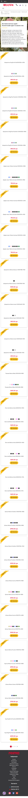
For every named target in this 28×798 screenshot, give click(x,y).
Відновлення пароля (14, 765)
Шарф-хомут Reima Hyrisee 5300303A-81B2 (14, 180)
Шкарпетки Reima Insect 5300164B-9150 (14, 318)
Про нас (14, 766)
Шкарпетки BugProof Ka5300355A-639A (14, 76)
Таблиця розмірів (14, 772)
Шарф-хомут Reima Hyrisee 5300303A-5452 (14, 249)
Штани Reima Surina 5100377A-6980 (14, 629)
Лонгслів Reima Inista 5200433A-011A (14, 490)
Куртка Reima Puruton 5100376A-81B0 (14, 663)
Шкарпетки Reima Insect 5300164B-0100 (14, 352)
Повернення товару (14, 774)
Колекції (6, 12)
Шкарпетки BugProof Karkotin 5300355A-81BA (14, 145)
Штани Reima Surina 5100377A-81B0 (14, 594)
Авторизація (14, 760)
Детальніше (14, 82)
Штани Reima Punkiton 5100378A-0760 (14, 560)
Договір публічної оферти (14, 780)
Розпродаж (14, 768)
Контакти (14, 778)
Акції (14, 777)
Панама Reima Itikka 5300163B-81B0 (14, 387)
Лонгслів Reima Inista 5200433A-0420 (14, 456)
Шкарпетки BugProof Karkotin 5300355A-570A (14, 110)
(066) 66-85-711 (15, 789)
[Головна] (2, 12)
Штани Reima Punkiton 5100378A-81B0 (14, 525)
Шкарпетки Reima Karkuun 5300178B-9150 (14, 283)
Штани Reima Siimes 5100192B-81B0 (14, 698)
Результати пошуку (14, 763)
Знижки (14, 759)
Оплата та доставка (14, 771)
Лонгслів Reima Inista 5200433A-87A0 (14, 421)
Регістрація (14, 762)
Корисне (14, 769)
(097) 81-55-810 (15, 787)
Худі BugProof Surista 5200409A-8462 (14, 732)
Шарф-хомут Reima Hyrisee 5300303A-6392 (14, 214)
